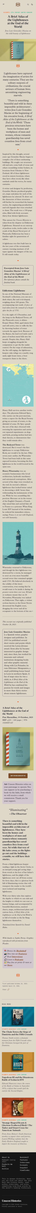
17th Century (15, 12)
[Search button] (28, 4)
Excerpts (6, 12)
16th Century (22, 1120)
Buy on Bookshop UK (18, 776)
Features (24, 1160)
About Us (6, 1157)
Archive (5, 1169)
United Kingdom (26, 12)
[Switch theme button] (32, 4)
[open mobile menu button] (3, 4)
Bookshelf (12, 1029)
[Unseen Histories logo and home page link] (18, 4)
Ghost (20, 1206)
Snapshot (24, 1168)
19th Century (22, 1074)
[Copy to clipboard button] (8, 989)
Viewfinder (25, 1170)
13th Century (22, 1029)
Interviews (25, 1162)
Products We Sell (7, 1165)
